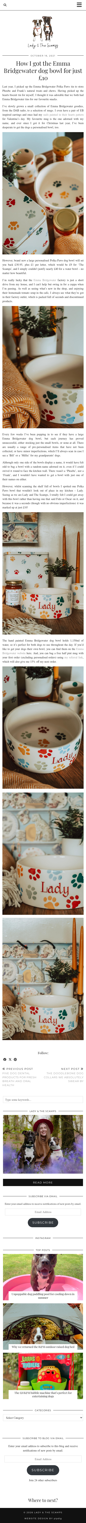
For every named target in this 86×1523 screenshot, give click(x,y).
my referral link (73, 657)
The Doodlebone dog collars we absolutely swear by (64, 1075)
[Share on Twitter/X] (10, 1059)
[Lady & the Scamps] (43, 24)
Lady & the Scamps (48, 1512)
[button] (80, 5)
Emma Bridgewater (45, 280)
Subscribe (43, 1222)
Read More (43, 1182)
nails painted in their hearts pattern (63, 114)
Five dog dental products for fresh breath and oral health (19, 1077)
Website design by (43, 1518)
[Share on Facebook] (5, 1059)
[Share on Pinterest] (15, 1059)
